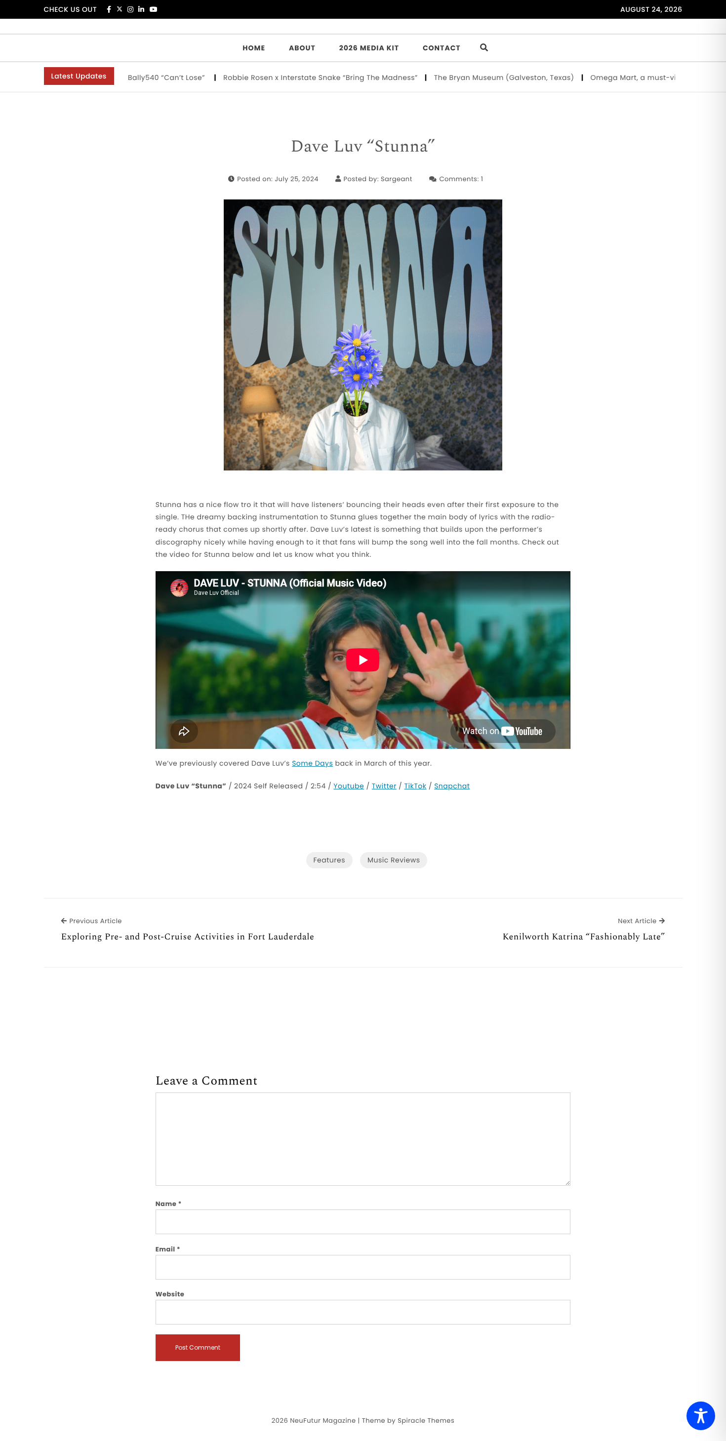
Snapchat (452, 786)
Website (170, 1294)
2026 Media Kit (369, 48)
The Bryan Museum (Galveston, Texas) (476, 77)
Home (253, 48)
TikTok (415, 786)
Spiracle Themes (426, 1420)
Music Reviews (393, 860)
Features (329, 860)
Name (169, 1203)
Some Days (312, 763)
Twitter (384, 786)
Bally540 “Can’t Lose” (139, 77)
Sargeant (396, 179)
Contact (442, 48)
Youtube (348, 786)
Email (168, 1249)
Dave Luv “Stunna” (362, 147)
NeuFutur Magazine (323, 1420)
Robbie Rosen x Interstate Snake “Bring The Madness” (292, 77)
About (302, 48)
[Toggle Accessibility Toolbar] (701, 1416)
